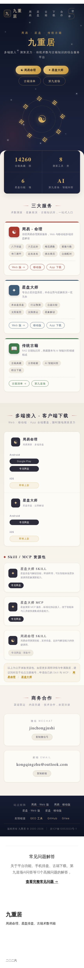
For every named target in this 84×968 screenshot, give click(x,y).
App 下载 (56, 267)
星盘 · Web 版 (31, 810)
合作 (61, 13)
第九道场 (54, 81)
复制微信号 (42, 736)
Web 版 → (18, 267)
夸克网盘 (24, 468)
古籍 (46, 13)
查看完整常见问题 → (42, 881)
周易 (30, 13)
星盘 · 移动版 (53, 810)
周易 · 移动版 (62, 804)
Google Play (24, 461)
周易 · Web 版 (40, 804)
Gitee (66, 818)
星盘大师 (26, 677)
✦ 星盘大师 (55, 70)
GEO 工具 (36, 818)
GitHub (52, 818)
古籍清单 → (19, 383)
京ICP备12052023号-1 (63, 828)
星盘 (38, 13)
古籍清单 (30, 81)
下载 (54, 13)
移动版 (37, 267)
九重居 (13, 13)
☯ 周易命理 (28, 70)
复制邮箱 (42, 773)
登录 (71, 14)
